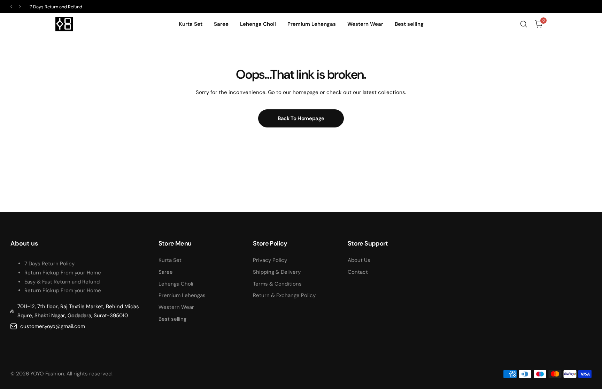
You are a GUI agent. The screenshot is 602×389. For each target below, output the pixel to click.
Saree (166, 272)
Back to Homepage (301, 118)
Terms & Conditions (277, 283)
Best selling (172, 319)
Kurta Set (170, 260)
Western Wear (176, 307)
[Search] (523, 24)
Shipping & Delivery (277, 272)
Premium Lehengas (182, 295)
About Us (359, 260)
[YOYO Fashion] (64, 24)
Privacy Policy (270, 260)
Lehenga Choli (176, 283)
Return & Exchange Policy (284, 295)
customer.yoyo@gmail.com (52, 326)
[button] (11, 7)
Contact (358, 272)
